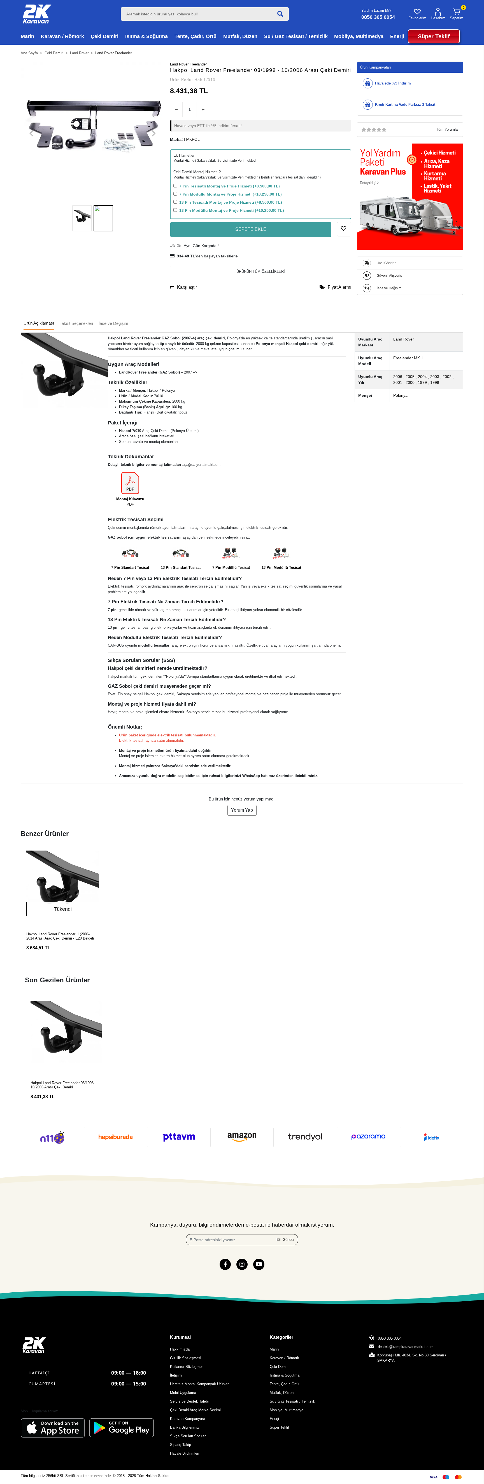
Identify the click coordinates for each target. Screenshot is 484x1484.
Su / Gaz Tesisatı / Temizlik (292, 1401)
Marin (274, 1349)
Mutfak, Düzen (282, 1393)
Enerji (274, 1419)
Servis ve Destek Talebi (189, 1401)
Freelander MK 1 (408, 358)
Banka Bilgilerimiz (184, 1427)
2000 (410, 382)
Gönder (288, 1240)
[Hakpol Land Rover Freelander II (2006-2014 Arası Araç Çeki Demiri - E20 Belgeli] (62, 887)
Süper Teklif (279, 1427)
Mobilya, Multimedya (286, 1410)
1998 (434, 382)
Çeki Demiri (279, 1367)
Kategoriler (281, 1337)
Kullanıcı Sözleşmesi (187, 1367)
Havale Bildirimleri (184, 1453)
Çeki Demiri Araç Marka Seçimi (195, 1410)
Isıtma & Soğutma (284, 1375)
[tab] (39, 323)
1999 (422, 382)
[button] (456, 14)
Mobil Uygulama (183, 1393)
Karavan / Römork (284, 1358)
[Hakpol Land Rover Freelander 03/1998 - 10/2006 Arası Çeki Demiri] (66, 1036)
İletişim (176, 1375)
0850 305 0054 (389, 1338)
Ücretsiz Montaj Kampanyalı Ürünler (199, 1384)
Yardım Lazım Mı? (376, 10)
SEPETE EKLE (250, 229)
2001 (397, 382)
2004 (422, 376)
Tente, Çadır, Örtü (284, 1384)
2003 (434, 376)
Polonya (400, 395)
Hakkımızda (180, 1349)
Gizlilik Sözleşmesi (185, 1358)
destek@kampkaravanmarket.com (406, 1347)
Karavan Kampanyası (187, 1419)
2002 (447, 376)
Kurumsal (180, 1337)
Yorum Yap (242, 810)
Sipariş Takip (180, 1445)
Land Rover (403, 339)
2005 (410, 376)
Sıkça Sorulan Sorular (188, 1436)
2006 (397, 376)
